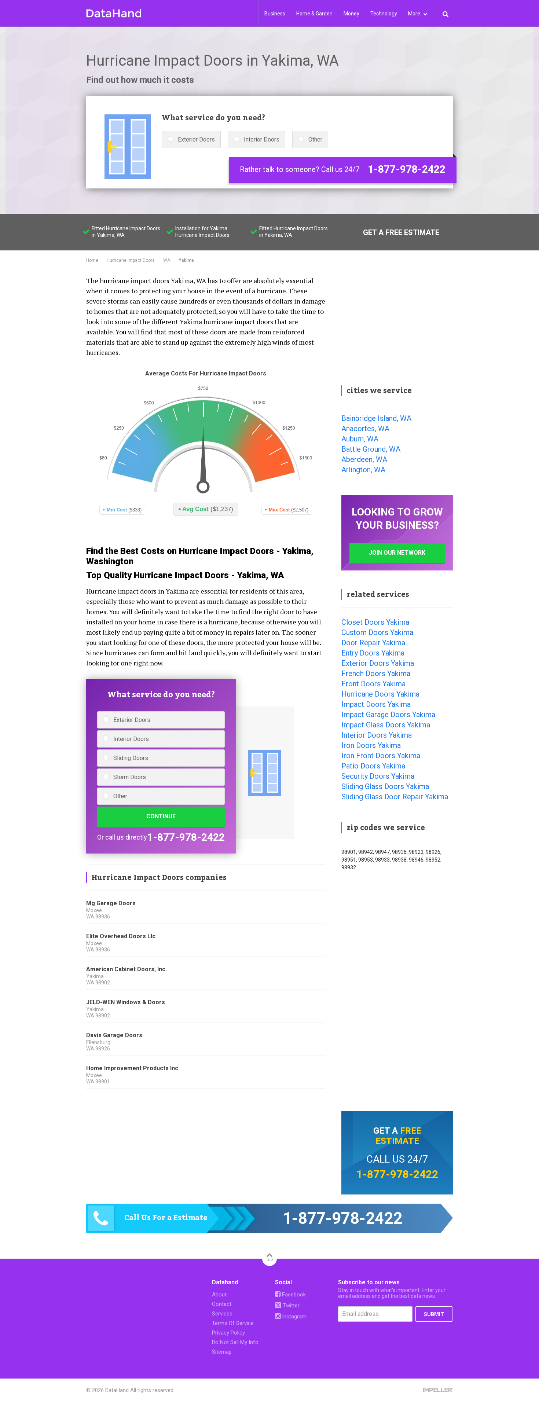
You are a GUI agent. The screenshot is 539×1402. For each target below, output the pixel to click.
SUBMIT (434, 1314)
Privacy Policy (228, 1332)
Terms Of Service (233, 1323)
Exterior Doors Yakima (377, 663)
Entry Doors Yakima (372, 653)
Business (274, 13)
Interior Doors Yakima (376, 735)
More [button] (414, 13)
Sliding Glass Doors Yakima (385, 786)
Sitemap (222, 1351)
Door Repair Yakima (373, 642)
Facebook (293, 1294)
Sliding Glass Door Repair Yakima (394, 796)
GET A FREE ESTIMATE (401, 232)
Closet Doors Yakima (375, 622)
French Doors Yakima (375, 673)
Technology (383, 13)
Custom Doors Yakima (377, 632)
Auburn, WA (359, 438)
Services (222, 1313)
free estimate (398, 1136)
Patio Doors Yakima (373, 765)
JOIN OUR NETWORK (397, 552)
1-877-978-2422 (406, 169)
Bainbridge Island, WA (376, 418)
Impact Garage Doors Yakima (388, 714)
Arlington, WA (363, 469)
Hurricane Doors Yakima (380, 694)
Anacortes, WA (365, 428)
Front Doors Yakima (373, 683)
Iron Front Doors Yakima (380, 755)
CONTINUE (161, 816)
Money (351, 13)
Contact (221, 1304)
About (219, 1294)
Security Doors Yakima (377, 776)
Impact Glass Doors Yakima (385, 724)
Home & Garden (314, 13)
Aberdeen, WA (364, 459)
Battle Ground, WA (370, 449)
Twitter (290, 1305)
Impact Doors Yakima (376, 704)
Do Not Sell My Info (235, 1342)
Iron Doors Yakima (371, 745)
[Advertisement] (397, 320)
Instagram (293, 1316)
